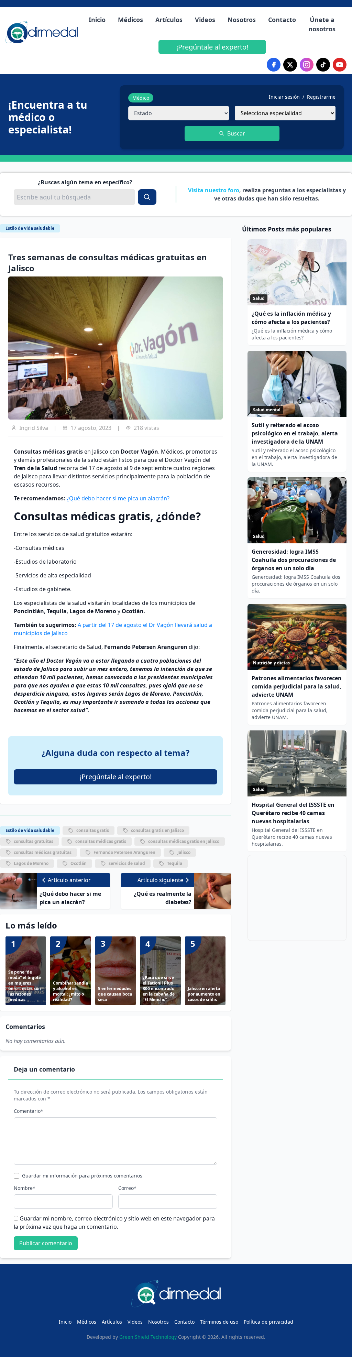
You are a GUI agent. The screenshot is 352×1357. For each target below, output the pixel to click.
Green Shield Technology (148, 1337)
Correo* (127, 1188)
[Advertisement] (297, 898)
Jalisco (183, 852)
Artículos (169, 19)
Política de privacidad (268, 1321)
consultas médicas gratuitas (43, 852)
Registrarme (321, 97)
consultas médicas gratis (100, 841)
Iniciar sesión (284, 97)
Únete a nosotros (322, 24)
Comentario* (28, 1111)
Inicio (97, 19)
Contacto (282, 19)
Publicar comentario (45, 1243)
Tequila (174, 863)
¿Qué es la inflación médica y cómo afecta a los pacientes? (291, 318)
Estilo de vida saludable (30, 228)
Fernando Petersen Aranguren (124, 852)
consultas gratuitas (33, 841)
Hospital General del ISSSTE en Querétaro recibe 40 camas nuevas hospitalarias (293, 813)
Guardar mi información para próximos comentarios (82, 1175)
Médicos (130, 19)
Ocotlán (78, 863)
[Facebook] (273, 65)
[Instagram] (307, 65)
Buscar (236, 133)
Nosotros (242, 19)
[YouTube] (339, 65)
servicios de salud (127, 863)
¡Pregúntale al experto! (212, 47)
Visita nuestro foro (213, 190)
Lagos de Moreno (31, 863)
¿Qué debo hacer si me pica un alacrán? (118, 498)
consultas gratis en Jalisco (157, 830)
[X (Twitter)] (290, 65)
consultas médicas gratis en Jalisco (183, 841)
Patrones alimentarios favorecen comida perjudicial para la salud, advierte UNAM (297, 686)
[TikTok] (323, 65)
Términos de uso (219, 1321)
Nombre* (24, 1188)
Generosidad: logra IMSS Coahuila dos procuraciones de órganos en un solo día (294, 560)
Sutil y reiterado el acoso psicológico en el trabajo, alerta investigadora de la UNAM (295, 433)
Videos (205, 19)
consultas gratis (92, 830)
